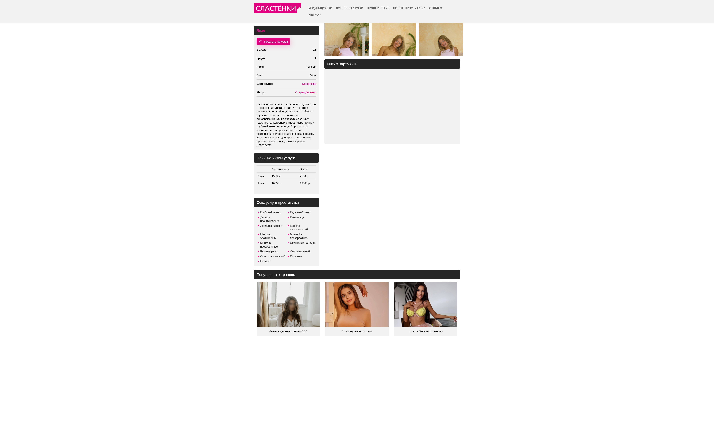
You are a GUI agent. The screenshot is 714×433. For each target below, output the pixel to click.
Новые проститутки (409, 8)
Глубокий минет (270, 212)
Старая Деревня (305, 92)
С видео (435, 8)
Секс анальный (300, 251)
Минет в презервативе (269, 244)
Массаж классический (299, 227)
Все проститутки (349, 8)
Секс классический (272, 256)
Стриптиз (296, 256)
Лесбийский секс (271, 225)
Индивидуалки (320, 8)
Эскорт (264, 261)
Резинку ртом (268, 251)
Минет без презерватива (299, 236)
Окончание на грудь (303, 242)
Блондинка (309, 83)
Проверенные (378, 8)
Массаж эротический (268, 236)
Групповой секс (300, 212)
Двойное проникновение (269, 219)
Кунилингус (297, 217)
